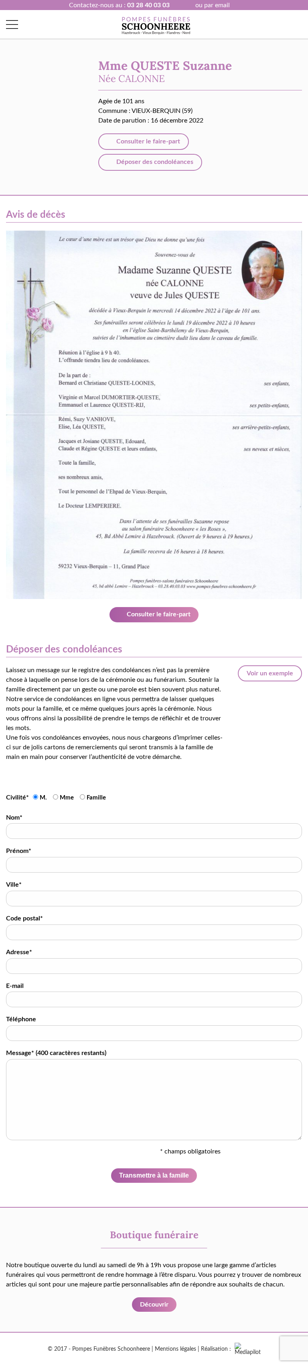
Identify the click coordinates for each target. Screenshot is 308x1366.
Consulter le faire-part (147, 141)
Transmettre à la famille (154, 1175)
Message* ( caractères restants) (56, 1053)
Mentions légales (175, 1349)
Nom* (14, 817)
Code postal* (24, 918)
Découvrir (154, 1304)
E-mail (15, 986)
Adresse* (19, 952)
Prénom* (18, 851)
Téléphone (21, 1019)
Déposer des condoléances (154, 162)
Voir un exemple (270, 673)
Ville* (14, 884)
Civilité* (17, 797)
